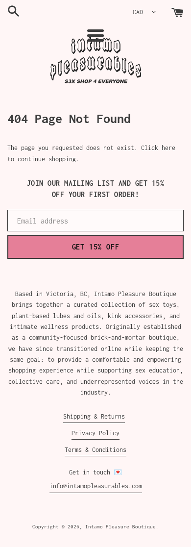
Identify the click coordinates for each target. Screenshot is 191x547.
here (168, 147)
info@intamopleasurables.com (95, 486)
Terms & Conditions (95, 449)
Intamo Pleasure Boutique (120, 526)
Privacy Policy (95, 433)
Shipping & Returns (94, 416)
